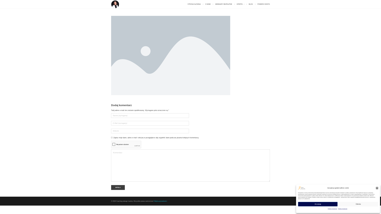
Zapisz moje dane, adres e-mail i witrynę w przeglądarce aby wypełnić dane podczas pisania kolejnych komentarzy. (156, 138)
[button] (377, 188)
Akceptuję (318, 204)
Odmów (358, 204)
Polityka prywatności (332, 208)
